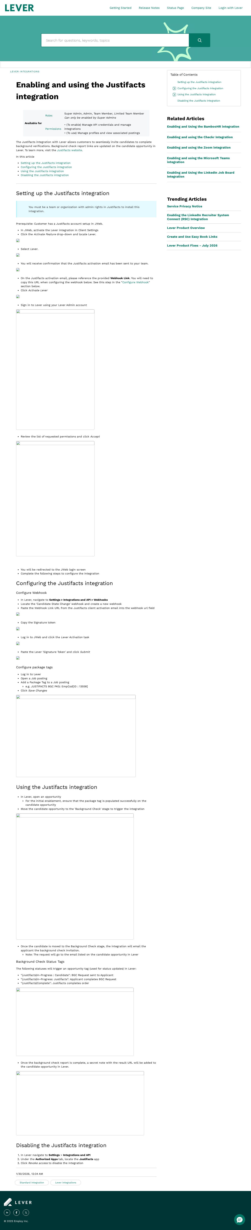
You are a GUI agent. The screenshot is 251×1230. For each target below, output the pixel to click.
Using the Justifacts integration (42, 171)
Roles (48, 115)
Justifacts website (69, 150)
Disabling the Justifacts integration (45, 175)
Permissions (53, 128)
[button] (239, 1219)
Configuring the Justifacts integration (46, 167)
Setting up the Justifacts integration (46, 162)
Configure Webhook (135, 282)
